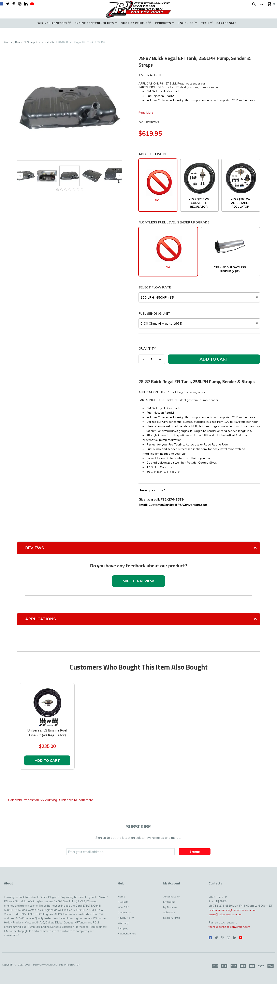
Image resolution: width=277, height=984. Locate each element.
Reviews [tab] (34, 547)
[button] (254, 4)
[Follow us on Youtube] (32, 3)
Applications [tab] (40, 618)
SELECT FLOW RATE (154, 287)
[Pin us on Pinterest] (13, 3)
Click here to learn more (76, 800)
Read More (145, 112)
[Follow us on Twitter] (7, 3)
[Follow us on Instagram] (19, 3)
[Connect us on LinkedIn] (26, 3)
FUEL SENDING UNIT (154, 313)
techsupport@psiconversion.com (229, 926)
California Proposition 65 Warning (32, 800)
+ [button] (160, 359)
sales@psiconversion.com (225, 914)
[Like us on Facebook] (1, 3)
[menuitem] (54, 23)
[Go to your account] (261, 4)
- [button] (143, 359)
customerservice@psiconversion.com (232, 910)
